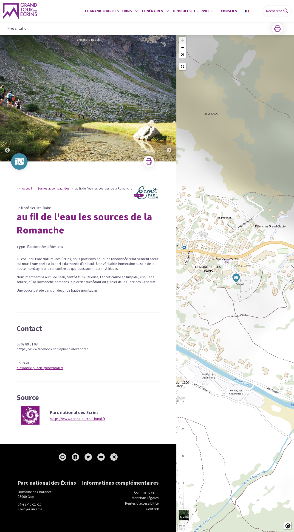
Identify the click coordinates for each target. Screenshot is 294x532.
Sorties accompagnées (53, 188)
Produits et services (192, 11)
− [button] (182, 47)
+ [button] (182, 40)
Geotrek (152, 509)
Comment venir (146, 492)
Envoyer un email (31, 509)
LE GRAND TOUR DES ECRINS (108, 11)
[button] (182, 54)
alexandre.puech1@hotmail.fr (40, 368)
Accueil (27, 188)
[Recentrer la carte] (182, 66)
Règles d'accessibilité (142, 503)
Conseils (229, 11)
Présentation (17, 28)
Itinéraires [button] (152, 11)
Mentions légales (145, 497)
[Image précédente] (7, 98)
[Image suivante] (169, 98)
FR (253, 11)
